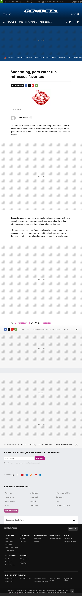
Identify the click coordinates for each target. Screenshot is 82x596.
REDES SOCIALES (46, 22)
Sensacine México (40, 578)
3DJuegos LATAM (25, 578)
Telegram (78, 22)
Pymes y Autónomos (23, 562)
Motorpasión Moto (70, 542)
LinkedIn (40, 474)
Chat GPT (23, 444)
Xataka (7, 538)
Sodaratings (48, 323)
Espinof (36, 542)
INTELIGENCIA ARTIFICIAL (28, 22)
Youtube (22, 474)
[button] (24, 117)
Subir (71, 529)
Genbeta (41, 11)
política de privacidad (33, 463)
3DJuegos (23, 538)
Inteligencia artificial (63, 493)
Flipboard (70, 22)
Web (28, 329)
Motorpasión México (68, 579)
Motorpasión (68, 538)
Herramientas (9, 497)
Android (20, 57)
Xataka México (9, 578)
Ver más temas (11, 510)
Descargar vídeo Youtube (63, 444)
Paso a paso (9, 493)
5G (70, 57)
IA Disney (33, 444)
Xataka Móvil (9, 542)
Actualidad (34, 493)
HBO (36, 57)
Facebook (74, 22)
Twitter (66, 22)
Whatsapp (29, 57)
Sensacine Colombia (41, 581)
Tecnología (62, 57)
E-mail (36, 85)
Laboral (33, 501)
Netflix (7, 505)
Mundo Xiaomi (9, 551)
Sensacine (37, 538)
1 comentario (18, 85)
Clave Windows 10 (46, 444)
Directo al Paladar (55, 538)
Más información (13, 594)
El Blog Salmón (24, 559)
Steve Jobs (10, 57)
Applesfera (8, 545)
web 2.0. (68, 329)
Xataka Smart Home (11, 548)
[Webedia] (10, 528)
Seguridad (34, 497)
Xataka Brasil (9, 581)
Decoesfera (8, 562)
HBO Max (44, 57)
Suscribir (40, 458)
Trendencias (9, 559)
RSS (31, 474)
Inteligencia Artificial (63, 505)
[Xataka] (1, 1)
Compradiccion (10, 565)
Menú (8, 14)
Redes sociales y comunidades (43, 329)
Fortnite (53, 57)
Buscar (74, 520)
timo (57, 501)
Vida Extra (23, 542)
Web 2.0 (59, 329)
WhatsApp (34, 505)
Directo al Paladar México (55, 579)
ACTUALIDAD (11, 22)
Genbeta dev (60, 497)
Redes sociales (10, 501)
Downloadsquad (22, 323)
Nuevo (73, 14)
